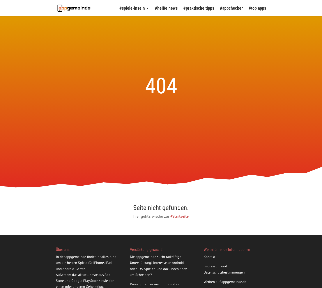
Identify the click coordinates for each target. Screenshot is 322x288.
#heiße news (166, 9)
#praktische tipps (198, 9)
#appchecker (231, 9)
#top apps (257, 9)
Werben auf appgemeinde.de (225, 281)
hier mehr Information (163, 284)
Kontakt (209, 256)
